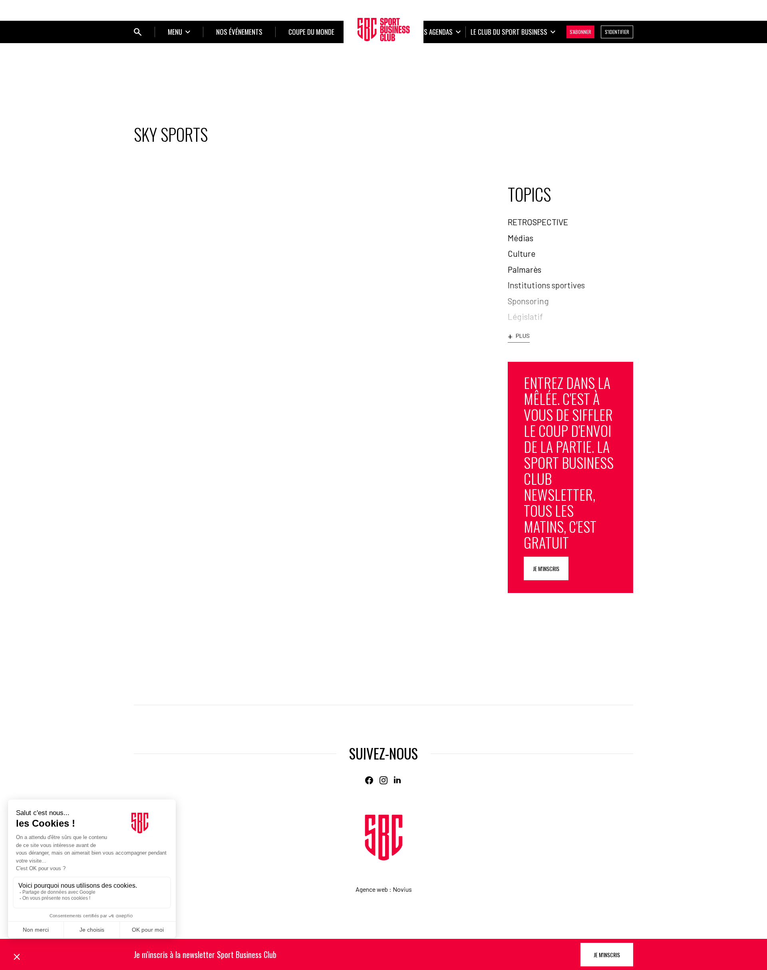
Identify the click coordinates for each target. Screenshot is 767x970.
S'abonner (580, 31)
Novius (402, 889)
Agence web (372, 889)
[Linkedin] (398, 780)
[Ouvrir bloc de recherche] (138, 32)
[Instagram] (383, 780)
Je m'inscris (546, 568)
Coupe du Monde (311, 32)
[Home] (384, 838)
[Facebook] (369, 780)
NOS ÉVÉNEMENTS (239, 32)
